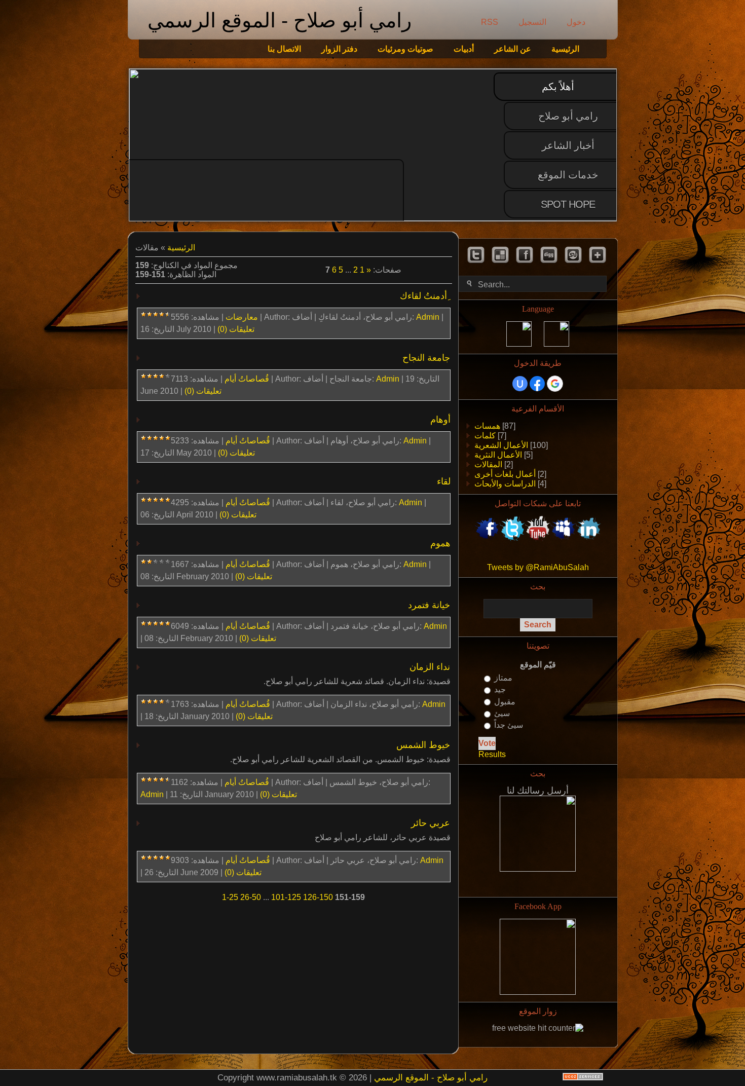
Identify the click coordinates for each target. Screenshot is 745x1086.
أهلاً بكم (558, 86)
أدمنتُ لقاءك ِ (425, 296)
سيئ (502, 713)
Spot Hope (568, 204)
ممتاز (503, 677)
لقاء (444, 481)
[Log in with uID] (520, 383)
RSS (489, 22)
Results (492, 754)
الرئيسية (181, 247)
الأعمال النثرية (498, 455)
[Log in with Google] (555, 384)
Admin (427, 317)
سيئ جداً (508, 725)
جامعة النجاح (426, 358)
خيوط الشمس (423, 745)
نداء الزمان (429, 667)
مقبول (504, 701)
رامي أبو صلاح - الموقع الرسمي (279, 20)
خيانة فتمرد (429, 605)
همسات (487, 426)
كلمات (485, 435)
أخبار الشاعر (568, 145)
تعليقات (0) (235, 329)
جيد (500, 690)
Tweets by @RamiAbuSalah (538, 567)
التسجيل (532, 22)
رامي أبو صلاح (568, 116)
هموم (440, 543)
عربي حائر (430, 823)
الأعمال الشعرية (501, 445)
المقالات (488, 464)
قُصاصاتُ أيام (247, 379)
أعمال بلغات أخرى (505, 474)
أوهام (440, 420)
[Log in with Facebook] (537, 383)
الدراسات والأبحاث (505, 483)
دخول (576, 22)
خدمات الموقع (568, 174)
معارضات (242, 317)
